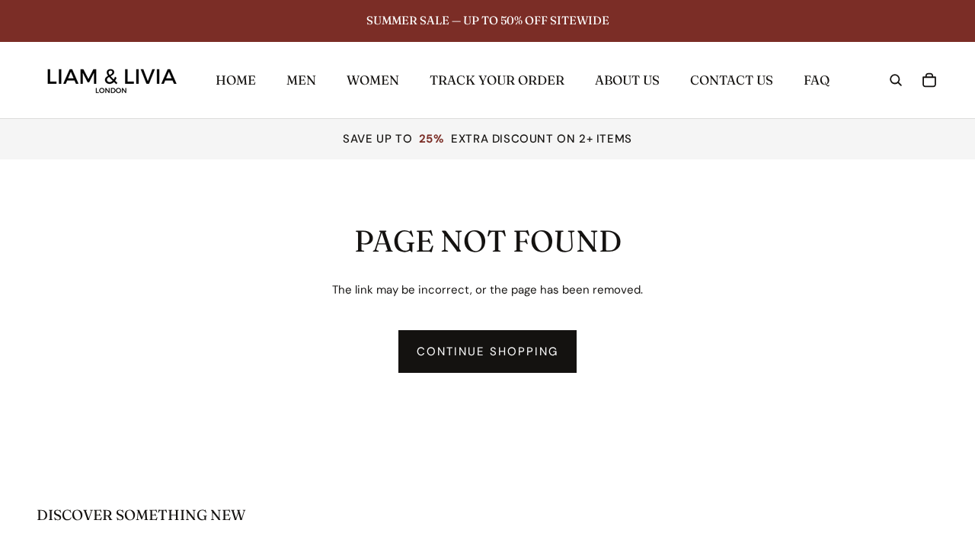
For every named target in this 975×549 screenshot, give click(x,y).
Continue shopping (488, 351)
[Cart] (929, 80)
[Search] (896, 80)
